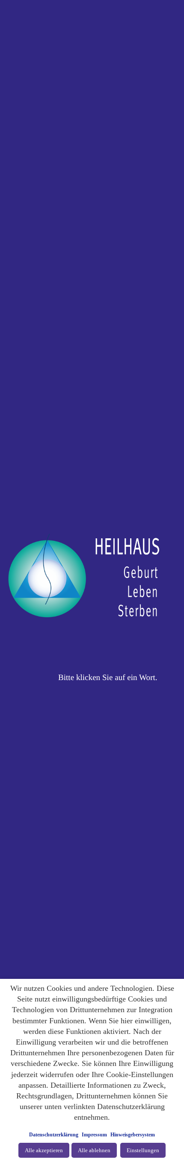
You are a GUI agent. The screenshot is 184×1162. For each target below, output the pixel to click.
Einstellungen (143, 1150)
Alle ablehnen (94, 1150)
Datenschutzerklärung (53, 1135)
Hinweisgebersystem (132, 1135)
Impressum (94, 1135)
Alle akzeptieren (44, 1150)
